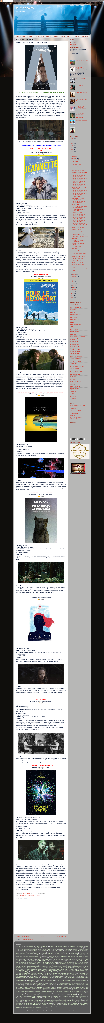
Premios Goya (47, 996)
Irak (22, 984)
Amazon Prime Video (67, 948)
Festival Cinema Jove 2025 (57, 966)
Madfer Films (60, 987)
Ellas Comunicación (46, 959)
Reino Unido (35, 997)
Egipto (74, 957)
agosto (74, 278)
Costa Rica (19, 956)
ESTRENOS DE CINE (74, 344)
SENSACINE (72, 415)
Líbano (17, 987)
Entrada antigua (62, 936)
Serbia (21, 1000)
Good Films (64, 981)
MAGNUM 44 (73, 398)
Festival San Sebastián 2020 (26, 974)
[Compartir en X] (42, 893)
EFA (69, 957)
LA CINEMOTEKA (74, 395)
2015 (72, 295)
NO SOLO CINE (73, 365)
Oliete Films (46, 991)
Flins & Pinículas (19, 981)
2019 (72, 151)
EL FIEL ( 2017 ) (75, 204)
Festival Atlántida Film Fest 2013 (65, 962)
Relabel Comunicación (46, 997)
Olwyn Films (52, 991)
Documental (43, 957)
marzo (73, 287)
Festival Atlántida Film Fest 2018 (21, 963)
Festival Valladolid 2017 (47, 977)
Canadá (36, 953)
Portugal (66, 994)
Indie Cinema (85, 983)
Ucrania (27, 1004)
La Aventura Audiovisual (35, 985)
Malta (73, 987)
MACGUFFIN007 (73, 363)
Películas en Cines (20, 994)
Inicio (42, 936)
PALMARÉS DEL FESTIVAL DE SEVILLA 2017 (79, 244)
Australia (21, 950)
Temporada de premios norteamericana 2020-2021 (35, 1003)
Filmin (62, 980)
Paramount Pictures (45, 993)
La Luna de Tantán (54, 985)
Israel (50, 984)
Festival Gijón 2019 (53, 970)
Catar (58, 953)
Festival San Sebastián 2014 (79, 972)
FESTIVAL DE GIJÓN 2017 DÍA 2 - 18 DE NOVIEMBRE (79, 202)
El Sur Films (79, 957)
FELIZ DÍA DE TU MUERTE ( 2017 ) (80, 236)
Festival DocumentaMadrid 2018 (41, 969)
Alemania (37, 948)
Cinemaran (22, 954)
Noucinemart (76, 989)
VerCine (65, 1004)
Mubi (86, 988)
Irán (25, 984)
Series (25, 1000)
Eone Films (79, 959)
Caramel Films (51, 953)
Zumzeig (45, 1007)
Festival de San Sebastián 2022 (46, 967)
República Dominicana (65, 997)
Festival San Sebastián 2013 (65, 972)
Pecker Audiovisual (72, 993)
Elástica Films (32, 959)
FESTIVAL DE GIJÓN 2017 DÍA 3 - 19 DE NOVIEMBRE (79, 194)
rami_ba (61, 1010)
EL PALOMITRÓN (74, 341)
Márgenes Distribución (80, 987)
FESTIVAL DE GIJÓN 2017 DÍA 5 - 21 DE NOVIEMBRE (79, 185)
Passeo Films (55, 993)
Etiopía (78, 960)
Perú (40, 994)
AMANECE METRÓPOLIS (75, 307)
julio (73, 279)
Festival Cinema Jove (46, 966)
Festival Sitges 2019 (34, 976)
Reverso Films (73, 997)
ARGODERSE (73, 309)
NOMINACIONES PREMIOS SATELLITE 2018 (78, 164)
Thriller (56, 1003)
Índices (79, 983)
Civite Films (28, 954)
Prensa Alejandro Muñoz (83, 996)
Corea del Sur (80, 954)
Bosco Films (60, 952)
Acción (65, 946)
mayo (73, 283)
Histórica (21, 983)
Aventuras (44, 950)
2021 (72, 147)
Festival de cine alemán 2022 (78, 966)
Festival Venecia (21, 980)
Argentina (54, 949)
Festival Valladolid (80, 976)
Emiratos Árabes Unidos (66, 959)
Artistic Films (65, 949)
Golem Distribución (54, 981)
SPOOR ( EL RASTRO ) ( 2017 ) (79, 258)
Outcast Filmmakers (59, 991)
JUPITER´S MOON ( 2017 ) (78, 227)
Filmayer (58, 980)
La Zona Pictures (73, 985)
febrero (74, 289)
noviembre (74, 158)
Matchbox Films (27, 988)
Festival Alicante (37, 962)
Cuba (50, 956)
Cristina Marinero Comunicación (28, 956)
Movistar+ (82, 988)
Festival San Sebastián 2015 (22, 973)
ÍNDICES (29, 36)
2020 (72, 149)
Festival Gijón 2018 (42, 970)
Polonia (59, 994)
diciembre (74, 156)
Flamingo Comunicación (76, 980)
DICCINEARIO (73, 334)
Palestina (33, 993)
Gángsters (41, 981)
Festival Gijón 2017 (31, 895)
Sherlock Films (38, 1000)
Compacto (47, 954)
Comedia (39, 954)
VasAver (54, 1004)
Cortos (87, 954)
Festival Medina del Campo (37, 972)
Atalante (71, 949)
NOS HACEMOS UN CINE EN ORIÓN (78, 366)
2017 (72, 154)
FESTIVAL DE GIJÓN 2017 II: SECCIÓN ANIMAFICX (78, 221)
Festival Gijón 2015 (83, 969)
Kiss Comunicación (20, 985)
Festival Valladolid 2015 (21, 977)
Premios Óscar (64, 996)
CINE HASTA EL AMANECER (76, 314)
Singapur (53, 1000)
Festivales (38, 895)
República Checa (56, 997)
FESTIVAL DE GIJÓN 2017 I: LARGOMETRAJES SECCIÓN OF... (79, 224)
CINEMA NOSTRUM (74, 319)
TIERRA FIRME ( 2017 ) (77, 196)
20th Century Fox (19, 946)
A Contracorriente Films (41, 946)
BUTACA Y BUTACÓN (74, 311)
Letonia (85, 985)
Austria (26, 950)
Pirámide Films (46, 994)
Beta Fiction (23, 952)
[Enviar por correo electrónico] (39, 893)
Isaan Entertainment (37, 984)
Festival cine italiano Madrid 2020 (34, 966)
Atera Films (76, 949)
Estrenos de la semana (59, 960)
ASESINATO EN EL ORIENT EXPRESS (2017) (78, 199)
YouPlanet (26, 1007)
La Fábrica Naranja (46, 985)
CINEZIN (72, 322)
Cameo (32, 953)
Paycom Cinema (63, 993)
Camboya (27, 953)
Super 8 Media (37, 1001)
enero (73, 291)
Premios (73, 995)
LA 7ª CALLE (72, 393)
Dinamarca (79, 956)
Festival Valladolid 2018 (59, 977)
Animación (80, 948)
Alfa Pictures (45, 948)
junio (73, 281)
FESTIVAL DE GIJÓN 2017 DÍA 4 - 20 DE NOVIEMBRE (79, 191)
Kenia (83, 984)
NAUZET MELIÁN (74, 413)
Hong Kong (34, 983)
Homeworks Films (28, 983)
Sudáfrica (86, 1000)
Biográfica (42, 952)
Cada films (23, 953)
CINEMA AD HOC (73, 317)
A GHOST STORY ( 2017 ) (78, 262)
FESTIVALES (70, 36)
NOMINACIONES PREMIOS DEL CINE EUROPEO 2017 (79, 254)
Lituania (26, 987)
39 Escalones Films (29, 946)
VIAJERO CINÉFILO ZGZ (75, 381)
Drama (52, 958)
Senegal (17, 1000)
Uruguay (44, 1004)
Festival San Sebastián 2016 (37, 973)
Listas (21, 987)
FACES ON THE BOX (74, 346)
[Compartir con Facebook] (43, 893)
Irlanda (30, 984)
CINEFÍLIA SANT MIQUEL (75, 316)
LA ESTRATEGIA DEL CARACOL (77, 354)
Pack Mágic (77, 991)
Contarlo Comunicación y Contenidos (69, 954)
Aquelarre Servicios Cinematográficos (24, 949)
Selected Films (84, 999)
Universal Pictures (35, 1004)
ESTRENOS (85, 36)
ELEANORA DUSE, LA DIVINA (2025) (80, 128)
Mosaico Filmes (75, 988)
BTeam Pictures (82, 952)
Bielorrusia (29, 952)
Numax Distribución (31, 991)
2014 (72, 297)
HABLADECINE (73, 391)
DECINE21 (72, 327)
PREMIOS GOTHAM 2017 (78, 170)
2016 (72, 293)
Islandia (44, 984)
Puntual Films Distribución (26, 997)
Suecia (18, 1001)
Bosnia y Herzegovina (68, 952)
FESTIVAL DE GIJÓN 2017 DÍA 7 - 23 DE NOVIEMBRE (79, 176)
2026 (72, 138)
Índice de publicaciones (53, 983)
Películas (80, 993)
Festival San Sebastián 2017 (53, 973)
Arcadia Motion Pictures (43, 949)
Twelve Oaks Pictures (20, 1004)
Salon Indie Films (56, 999)
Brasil (75, 952)
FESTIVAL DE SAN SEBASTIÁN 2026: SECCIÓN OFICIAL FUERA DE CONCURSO (81, 115)
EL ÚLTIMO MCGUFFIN (75, 389)
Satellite (62, 999)
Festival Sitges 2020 (46, 976)
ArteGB (60, 949)
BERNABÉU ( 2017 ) (76, 238)
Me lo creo (39, 988)
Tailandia (72, 1001)
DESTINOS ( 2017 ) (76, 166)
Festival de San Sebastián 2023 (63, 967)
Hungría (40, 983)
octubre (74, 274)
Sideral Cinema (47, 1000)
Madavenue (53, 987)
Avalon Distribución (35, 950)
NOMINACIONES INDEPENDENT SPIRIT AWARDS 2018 (79, 182)
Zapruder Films (32, 1007)
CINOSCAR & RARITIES (75, 324)
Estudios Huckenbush (71, 960)
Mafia (66, 987)
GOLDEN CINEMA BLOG (75, 351)
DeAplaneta (63, 956)
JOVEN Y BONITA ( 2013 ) (81, 92)
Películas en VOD (33, 994)
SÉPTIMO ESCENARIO (75, 374)
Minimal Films (59, 988)
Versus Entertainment (74, 1004)
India (46, 983)
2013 (72, 299)
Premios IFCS (56, 996)
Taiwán (76, 1001)
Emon (74, 959)
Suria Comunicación (46, 1001)
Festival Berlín (70, 965)
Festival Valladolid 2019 (72, 977)
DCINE (71, 326)
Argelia (49, 949)
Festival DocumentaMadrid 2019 (53, 969)
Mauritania (33, 988)
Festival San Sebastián (50, 972)
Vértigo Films (19, 1005)
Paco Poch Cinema (85, 991)
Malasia (69, 987)
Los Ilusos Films (32, 987)
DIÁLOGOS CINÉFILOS (75, 333)
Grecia (70, 981)
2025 (72, 140)
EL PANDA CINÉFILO (74, 343)
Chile (62, 953)
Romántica (25, 999)
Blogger (75, 1010)
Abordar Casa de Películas (56, 946)
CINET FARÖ (73, 321)
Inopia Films (18, 984)
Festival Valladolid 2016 (34, 977)
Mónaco (64, 988)
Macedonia (47, 987)
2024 (72, 142)
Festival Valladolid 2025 (62, 978)
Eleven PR (39, 959)
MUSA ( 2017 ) (75, 250)
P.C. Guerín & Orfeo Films (69, 991)
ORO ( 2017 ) (75, 248)
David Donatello (56, 956)
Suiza (23, 1001)
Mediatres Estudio (45, 988)
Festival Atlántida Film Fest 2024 (31, 965)
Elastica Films (25, 959)
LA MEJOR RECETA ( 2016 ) (78, 231)
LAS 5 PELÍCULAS (74, 360)
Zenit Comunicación (39, 1007)
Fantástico (23, 962)
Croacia (45, 956)
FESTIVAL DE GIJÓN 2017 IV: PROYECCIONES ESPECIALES (79, 215)
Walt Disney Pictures (51, 1005)
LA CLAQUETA (73, 396)
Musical (23, 989)
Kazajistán (78, 984)
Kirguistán (86, 984)
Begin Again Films (76, 950)
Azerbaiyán (51, 950)
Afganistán (86, 946)
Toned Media (63, 1003)
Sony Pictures (71, 1000)
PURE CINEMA (73, 370)
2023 (72, 143)
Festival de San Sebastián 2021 (29, 967)
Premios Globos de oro (34, 996)
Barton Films (67, 950)
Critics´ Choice (38, 956)
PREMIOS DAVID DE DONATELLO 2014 (80, 68)
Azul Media (56, 950)
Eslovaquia (21, 960)
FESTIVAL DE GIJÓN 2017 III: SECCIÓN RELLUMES (79, 218)
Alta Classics (59, 948)
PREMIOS (77, 36)
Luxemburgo (39, 987)
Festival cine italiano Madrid (21, 966)
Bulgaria (17, 953)
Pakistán (27, 993)
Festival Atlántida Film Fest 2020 (49, 963)
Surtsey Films (55, 1001)
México (52, 988)
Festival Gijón (23, 895)
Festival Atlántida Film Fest (49, 962)
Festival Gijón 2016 (20, 970)
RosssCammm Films (35, 999)
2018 (72, 153)
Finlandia (68, 980)
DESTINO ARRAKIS (74, 331)
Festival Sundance (56, 976)
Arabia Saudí (34, 949)
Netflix (44, 989)
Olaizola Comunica (39, 991)
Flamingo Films (84, 980)
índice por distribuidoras (72, 983)
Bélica (17, 952)
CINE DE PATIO (73, 312)
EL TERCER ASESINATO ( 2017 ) (79, 272)
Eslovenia (27, 960)
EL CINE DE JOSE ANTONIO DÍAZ (77, 336)
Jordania (65, 984)
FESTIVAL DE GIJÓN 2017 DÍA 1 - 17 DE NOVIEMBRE (79, 207)
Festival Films (63, 969)
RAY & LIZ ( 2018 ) (79, 85)
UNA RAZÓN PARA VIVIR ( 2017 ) (79, 233)
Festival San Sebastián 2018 (68, 973)
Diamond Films (71, 956)
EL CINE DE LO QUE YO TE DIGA (77, 338)
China (67, 953)
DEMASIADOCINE (74, 329)
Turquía (85, 1003)
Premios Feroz (84, 994)
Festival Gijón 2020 (63, 970)
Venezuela (60, 1004)
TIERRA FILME (73, 376)
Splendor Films (80, 1000)
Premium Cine (74, 996)
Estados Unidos (42, 960)
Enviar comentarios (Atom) (28, 939)
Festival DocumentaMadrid (29, 969)
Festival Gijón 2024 (80, 970)
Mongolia (68, 988)
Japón (60, 984)
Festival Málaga (24, 972)
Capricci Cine (43, 953)
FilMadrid (48, 980)
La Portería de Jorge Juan (64, 985)
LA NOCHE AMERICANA (75, 358)
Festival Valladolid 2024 (36, 978)
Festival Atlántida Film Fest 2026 (59, 965)
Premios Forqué (22, 996)
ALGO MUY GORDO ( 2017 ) (78, 256)
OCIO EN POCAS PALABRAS (76, 368)
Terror (50, 1003)
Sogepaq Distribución (62, 1000)
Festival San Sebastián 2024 (42, 974)
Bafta (61, 950)
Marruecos (21, 988)
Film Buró (43, 980)
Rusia (49, 999)
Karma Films (71, 984)
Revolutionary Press (81, 997)
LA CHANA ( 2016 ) (76, 246)
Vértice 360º (83, 1004)
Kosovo (27, 985)
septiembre (75, 276)
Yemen (21, 1007)
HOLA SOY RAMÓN (74, 353)
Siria (57, 1000)
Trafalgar (69, 1003)
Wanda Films (61, 1005)
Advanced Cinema (80, 946)
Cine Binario (82, 953)
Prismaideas (18, 997)
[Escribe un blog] (40, 893)
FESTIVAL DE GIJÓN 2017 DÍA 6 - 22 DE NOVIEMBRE (79, 179)
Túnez (81, 1003)
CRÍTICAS (36, 36)
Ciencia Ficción (74, 953)
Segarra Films (68, 999)
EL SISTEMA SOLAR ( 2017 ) (78, 264)
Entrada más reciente (22, 936)
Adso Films (72, 946)
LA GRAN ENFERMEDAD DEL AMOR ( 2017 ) (79, 241)
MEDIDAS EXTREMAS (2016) (78, 234)
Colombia (33, 954)
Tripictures (74, 1003)
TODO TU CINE (73, 378)
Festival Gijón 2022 (71, 970)
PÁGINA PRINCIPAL (20, 36)
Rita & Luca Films (19, 999)
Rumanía (43, 999)
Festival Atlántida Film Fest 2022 (78, 963)
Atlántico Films (82, 949)
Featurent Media (29, 962)
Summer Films (29, 1001)
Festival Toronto (68, 976)
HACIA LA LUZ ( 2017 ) (77, 212)
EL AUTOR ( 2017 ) (76, 229)
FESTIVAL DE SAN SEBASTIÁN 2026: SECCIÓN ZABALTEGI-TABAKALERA (80, 108)
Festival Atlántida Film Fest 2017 (80, 962)
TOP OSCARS (73, 379)
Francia (33, 981)
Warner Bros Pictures (71, 1005)
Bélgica (84, 950)
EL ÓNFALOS (73, 339)
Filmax (52, 980)
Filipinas (38, 980)
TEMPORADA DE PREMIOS (76, 417)
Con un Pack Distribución (56, 954)
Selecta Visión (76, 999)
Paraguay (38, 993)
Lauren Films (80, 985)
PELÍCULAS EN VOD (59, 36)
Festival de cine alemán (67, 966)
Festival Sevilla (84, 974)
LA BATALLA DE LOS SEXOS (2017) (80, 252)
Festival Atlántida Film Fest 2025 (45, 965)
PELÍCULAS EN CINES (46, 36)
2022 (72, 145)
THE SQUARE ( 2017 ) (77, 260)
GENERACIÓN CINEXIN (75, 349)
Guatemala (82, 981)
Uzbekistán (50, 1004)
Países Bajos (20, 993)
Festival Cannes (81, 965)
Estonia (51, 960)
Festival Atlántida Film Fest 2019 (34, 963)
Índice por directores (63, 983)
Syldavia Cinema (64, 1001)
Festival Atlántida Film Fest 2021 (64, 963)
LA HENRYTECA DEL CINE (76, 356)
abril (73, 285)
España (33, 960)
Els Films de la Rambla (56, 959)
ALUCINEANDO (73, 306)
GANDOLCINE (73, 348)
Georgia (45, 981)
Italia (55, 984)
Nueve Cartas (23, 991)
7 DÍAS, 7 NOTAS (74, 304)
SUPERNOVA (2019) (80, 78)
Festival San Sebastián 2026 (72, 974)
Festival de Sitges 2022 (77, 967)
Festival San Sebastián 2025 (58, 974)
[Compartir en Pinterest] (44, 893)
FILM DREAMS (25, 8)
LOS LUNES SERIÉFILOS (75, 361)
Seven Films (30, 1000)
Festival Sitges (22, 976)
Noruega (69, 989)
